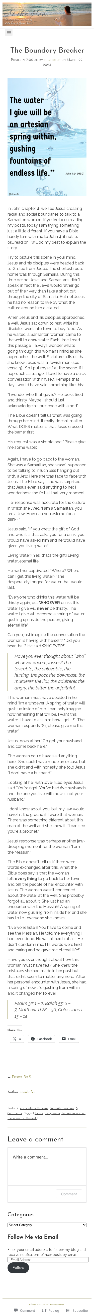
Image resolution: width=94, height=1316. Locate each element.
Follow (18, 1268)
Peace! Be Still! (23, 1077)
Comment (69, 1194)
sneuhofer (52, 60)
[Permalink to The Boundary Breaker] (47, 137)
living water (52, 1113)
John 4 (39, 1113)
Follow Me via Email (33, 1237)
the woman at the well (22, 1118)
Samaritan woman (62, 1108)
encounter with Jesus (34, 1108)
